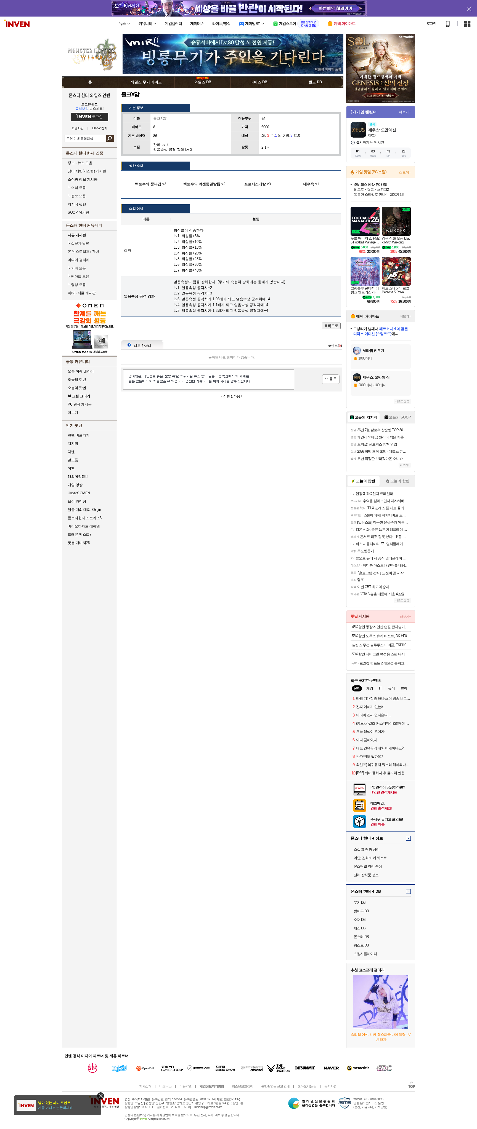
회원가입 (77, 128)
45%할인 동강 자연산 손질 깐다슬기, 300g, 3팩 (381, 627)
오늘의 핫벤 (77, 379)
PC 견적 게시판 (80, 404)
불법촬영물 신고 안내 (275, 1086)
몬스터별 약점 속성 (368, 866)
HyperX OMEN (79, 493)
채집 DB (359, 928)
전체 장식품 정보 (366, 875)
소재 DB (359, 920)
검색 (110, 138)
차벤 (71, 452)
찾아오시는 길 (307, 1086)
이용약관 (185, 1086)
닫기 (100, 1095)
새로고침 (400, 401)
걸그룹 (73, 460)
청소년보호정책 (242, 1086)
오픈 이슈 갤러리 (81, 371)
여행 (71, 468)
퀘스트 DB (361, 945)
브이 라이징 (77, 501)
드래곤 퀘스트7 (79, 534)
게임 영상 (75, 485)
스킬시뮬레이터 (365, 954)
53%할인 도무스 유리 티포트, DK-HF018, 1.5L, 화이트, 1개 (381, 636)
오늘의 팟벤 (77, 388)
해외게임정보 (78, 476)
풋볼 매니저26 (78, 543)
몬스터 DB (361, 937)
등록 (331, 379)
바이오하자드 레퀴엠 (84, 526)
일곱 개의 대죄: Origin (84, 509)
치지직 (73, 443)
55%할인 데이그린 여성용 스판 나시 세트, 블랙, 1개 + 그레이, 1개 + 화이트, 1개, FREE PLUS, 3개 (381, 654)
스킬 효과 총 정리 (366, 849)
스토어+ (405, 172)
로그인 (431, 24)
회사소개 (145, 1086)
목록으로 (331, 326)
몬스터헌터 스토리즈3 (85, 518)
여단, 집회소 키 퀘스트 (370, 858)
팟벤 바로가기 (78, 435)
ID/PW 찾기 (99, 128)
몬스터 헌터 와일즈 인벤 (89, 95)
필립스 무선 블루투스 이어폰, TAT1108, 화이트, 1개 (381, 645)
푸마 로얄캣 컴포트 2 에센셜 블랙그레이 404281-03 (381, 663)
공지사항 (330, 1086)
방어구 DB (361, 911)
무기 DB (359, 902)
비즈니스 (165, 1086)
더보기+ (405, 112)
